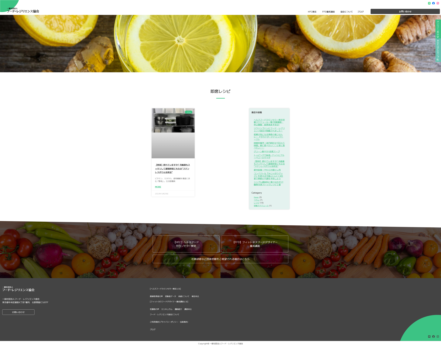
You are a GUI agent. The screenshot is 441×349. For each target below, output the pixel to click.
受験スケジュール (261, 205)
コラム (256, 200)
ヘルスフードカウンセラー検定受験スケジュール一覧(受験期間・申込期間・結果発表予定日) (269, 122)
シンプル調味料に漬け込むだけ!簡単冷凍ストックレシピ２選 (268, 183)
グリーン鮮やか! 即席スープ (267, 151)
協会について (347, 11)
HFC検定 (312, 11)
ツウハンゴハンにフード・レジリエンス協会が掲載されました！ (269, 129)
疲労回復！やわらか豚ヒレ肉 (267, 169)
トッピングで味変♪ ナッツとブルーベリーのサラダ (269, 156)
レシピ (256, 202)
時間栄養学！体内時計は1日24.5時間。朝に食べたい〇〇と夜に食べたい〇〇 (269, 145)
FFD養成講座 (328, 11)
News (256, 197)
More (158, 186)
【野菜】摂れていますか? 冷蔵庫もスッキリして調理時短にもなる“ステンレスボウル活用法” (172, 168)
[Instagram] (438, 3)
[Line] (429, 3)
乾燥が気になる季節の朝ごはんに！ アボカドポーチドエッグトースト (268, 137)
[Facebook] (433, 3)
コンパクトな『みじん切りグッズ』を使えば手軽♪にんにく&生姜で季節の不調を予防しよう (268, 176)
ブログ (361, 11)
